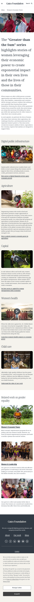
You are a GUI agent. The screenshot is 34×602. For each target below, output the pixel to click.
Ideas (3, 10)
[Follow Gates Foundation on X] (6, 541)
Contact (17, 551)
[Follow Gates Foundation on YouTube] (23, 541)
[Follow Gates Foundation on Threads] (27, 541)
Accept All (17, 594)
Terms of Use (6, 581)
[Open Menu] (2, 3)
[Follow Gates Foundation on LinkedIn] (14, 541)
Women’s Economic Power (15, 10)
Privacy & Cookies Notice (12, 579)
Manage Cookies (17, 588)
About (7, 535)
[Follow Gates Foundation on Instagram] (18, 541)
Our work (17, 535)
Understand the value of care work (12, 383)
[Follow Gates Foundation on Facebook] (10, 541)
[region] (17, 577)
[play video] (17, 22)
